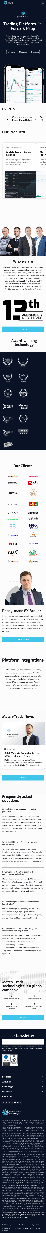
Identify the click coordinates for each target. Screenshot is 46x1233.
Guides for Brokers (23, 855)
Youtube (15, 1102)
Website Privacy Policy (31, 1048)
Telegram (18, 1102)
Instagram (6, 1102)
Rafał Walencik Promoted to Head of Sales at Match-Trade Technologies (22, 755)
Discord (9, 1102)
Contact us (23, 1017)
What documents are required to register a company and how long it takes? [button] (20, 929)
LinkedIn (3, 1102)
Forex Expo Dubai (22, 118)
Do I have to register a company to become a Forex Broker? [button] (20, 903)
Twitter (12, 1102)
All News (23, 777)
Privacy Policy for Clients (10, 1228)
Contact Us (23, 329)
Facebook (20, 1102)
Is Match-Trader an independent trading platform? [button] (19, 810)
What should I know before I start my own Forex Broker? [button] (19, 843)
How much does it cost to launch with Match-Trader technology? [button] (17, 873)
